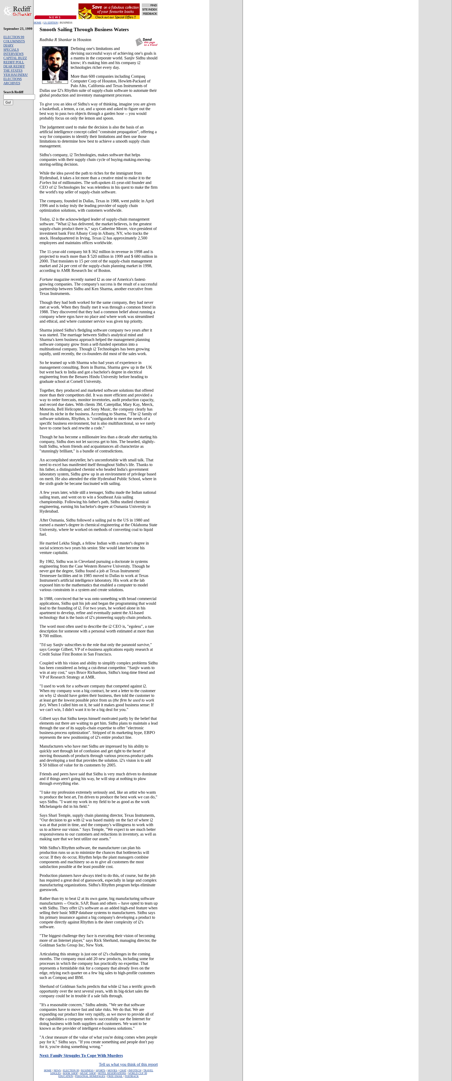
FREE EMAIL (115, 1076)
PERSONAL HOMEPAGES (90, 1076)
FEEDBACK (132, 1076)
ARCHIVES (11, 83)
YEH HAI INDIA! (15, 75)
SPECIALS (11, 50)
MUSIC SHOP (88, 1073)
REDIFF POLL (13, 62)
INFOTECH (134, 1070)
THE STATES (12, 70)
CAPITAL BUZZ (15, 58)
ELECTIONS (12, 79)
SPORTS (100, 1070)
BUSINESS (87, 1070)
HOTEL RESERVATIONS (112, 1073)
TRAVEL (148, 1070)
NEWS (57, 1070)
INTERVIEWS (13, 54)
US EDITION (50, 22)
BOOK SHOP (70, 1073)
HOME (37, 22)
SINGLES (55, 1073)
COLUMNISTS (14, 41)
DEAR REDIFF (14, 66)
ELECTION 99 (13, 37)
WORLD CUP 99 (137, 1073)
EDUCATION (65, 1076)
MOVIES (112, 1070)
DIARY (8, 45)
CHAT (123, 1070)
